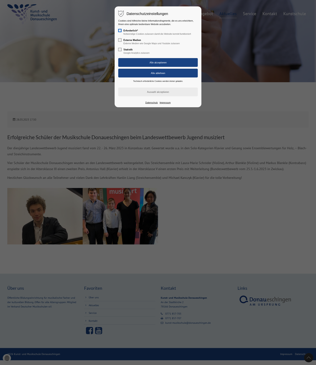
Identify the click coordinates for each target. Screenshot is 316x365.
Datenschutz (151, 102)
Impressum (165, 102)
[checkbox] (120, 30)
